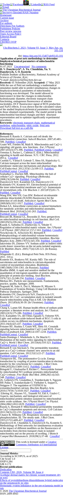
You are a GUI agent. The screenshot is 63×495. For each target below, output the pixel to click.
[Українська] (1, 45)
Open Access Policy (10, 33)
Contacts (4, 39)
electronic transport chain (26, 122)
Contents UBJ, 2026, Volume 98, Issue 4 (21, 472)
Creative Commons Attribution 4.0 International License (28, 444)
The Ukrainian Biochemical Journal (28, 490)
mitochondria (18, 125)
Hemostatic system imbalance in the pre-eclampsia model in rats (31, 487)
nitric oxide (32, 125)
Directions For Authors (12, 25)
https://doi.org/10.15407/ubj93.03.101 (43, 55)
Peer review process (10, 31)
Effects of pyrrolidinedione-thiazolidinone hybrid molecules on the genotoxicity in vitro (31, 481)
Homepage (6, 15)
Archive (4, 20)
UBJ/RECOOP (8, 41)
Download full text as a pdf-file (16, 128)
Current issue (7, 17)
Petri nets (45, 125)
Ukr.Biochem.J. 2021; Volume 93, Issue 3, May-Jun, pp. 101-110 (33, 49)
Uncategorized (22, 66)
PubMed (9, 141)
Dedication (6, 469)
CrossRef (21, 141)
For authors (6, 23)
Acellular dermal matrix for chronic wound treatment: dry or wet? (30, 476)
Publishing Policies (10, 28)
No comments (39, 66)
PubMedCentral (42, 149)
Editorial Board (8, 36)
